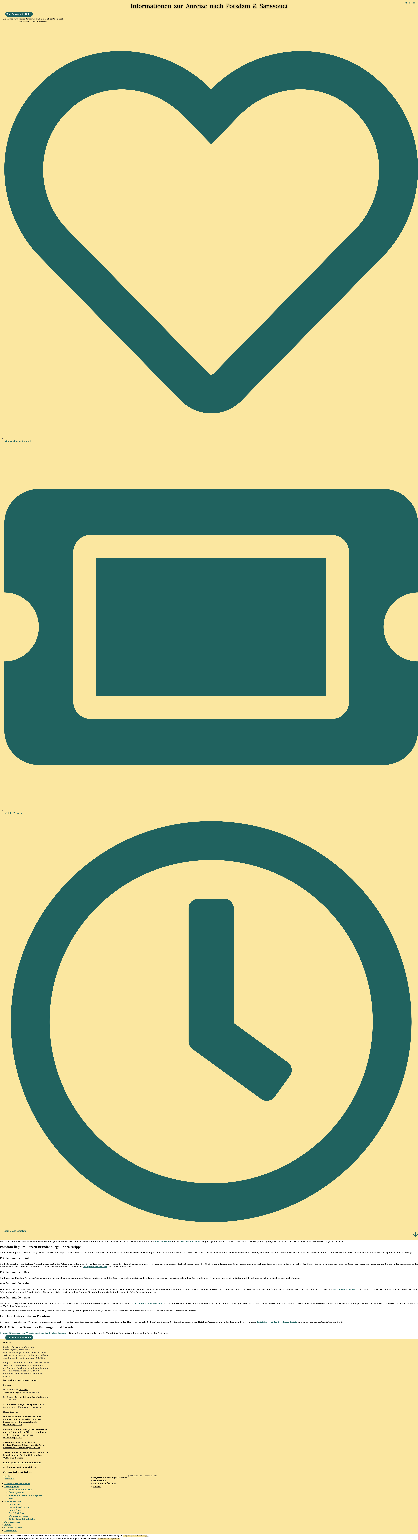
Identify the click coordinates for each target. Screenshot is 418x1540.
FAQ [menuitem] (11, 1498)
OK (125, 1536)
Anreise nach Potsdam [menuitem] (20, 1489)
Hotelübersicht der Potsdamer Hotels (277, 1322)
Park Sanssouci (163, 1241)
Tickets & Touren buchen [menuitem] (17, 1483)
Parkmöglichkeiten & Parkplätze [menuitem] (25, 1495)
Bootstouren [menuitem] (10, 1530)
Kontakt (97, 1486)
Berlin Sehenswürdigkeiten (30, 1397)
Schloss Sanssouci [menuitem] (13, 1501)
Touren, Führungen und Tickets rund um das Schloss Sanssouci (34, 1333)
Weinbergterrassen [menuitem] (18, 1516)
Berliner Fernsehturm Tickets (19, 1467)
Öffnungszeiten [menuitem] (16, 1492)
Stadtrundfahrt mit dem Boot (147, 1303)
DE (406, 3)
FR (414, 3)
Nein (129, 1536)
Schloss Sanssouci (190, 1241)
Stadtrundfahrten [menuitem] (13, 1527)
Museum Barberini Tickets (17, 1472)
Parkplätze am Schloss (95, 1266)
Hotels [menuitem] (7, 1525)
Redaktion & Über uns (104, 1483)
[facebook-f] (4, 1476)
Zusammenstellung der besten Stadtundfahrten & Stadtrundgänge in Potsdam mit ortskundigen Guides (23, 1445)
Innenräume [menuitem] (15, 1510)
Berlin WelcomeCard (344, 1289)
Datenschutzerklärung (139, 1536)
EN (410, 3)
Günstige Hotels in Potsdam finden (22, 1462)
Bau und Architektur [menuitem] (19, 1507)
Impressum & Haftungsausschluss (110, 1477)
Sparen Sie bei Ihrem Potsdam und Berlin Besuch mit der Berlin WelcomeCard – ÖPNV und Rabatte (25, 1455)
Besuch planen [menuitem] (11, 1486)
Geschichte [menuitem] (14, 1504)
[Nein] (147, 1536)
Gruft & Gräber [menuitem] (16, 1513)
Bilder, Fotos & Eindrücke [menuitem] (22, 1519)
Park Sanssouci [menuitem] (12, 1522)
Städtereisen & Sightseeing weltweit (23, 1404)
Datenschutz (99, 1480)
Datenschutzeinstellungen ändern (20, 1380)
